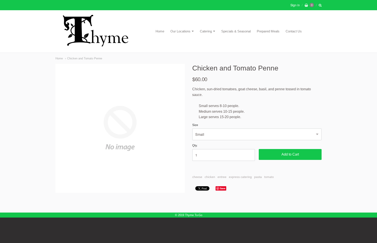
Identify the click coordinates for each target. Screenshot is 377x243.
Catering (206, 31)
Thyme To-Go (193, 215)
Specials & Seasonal (236, 31)
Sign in (295, 5)
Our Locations (180, 31)
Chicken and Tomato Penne (84, 58)
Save (222, 188)
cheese (197, 177)
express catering (240, 177)
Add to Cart (290, 154)
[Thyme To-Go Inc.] (95, 44)
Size (195, 125)
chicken (210, 177)
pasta (258, 177)
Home (160, 31)
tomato (269, 177)
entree (222, 177)
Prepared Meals (268, 31)
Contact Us (294, 31)
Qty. (195, 145)
